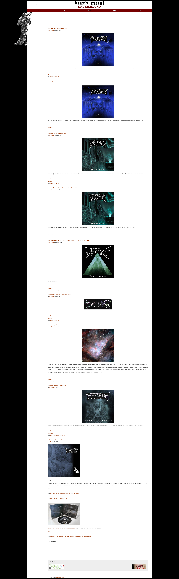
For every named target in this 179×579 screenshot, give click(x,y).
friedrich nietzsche (65, 381)
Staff (50, 441)
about (39, 10)
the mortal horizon (73, 381)
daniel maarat (52, 493)
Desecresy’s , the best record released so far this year (62, 528)
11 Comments (50, 433)
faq (64, 10)
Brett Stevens (51, 30)
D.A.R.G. (50, 326)
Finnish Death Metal (58, 381)
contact (140, 10)
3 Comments (50, 181)
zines (114, 10)
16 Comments (50, 288)
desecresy (57, 76)
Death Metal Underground (60, 577)
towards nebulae (80, 381)
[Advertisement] (97, 19)
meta (61, 493)
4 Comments (50, 127)
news (85, 536)
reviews (89, 10)
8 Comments (50, 318)
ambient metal (52, 435)
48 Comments (50, 74)
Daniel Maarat (51, 500)
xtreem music (61, 290)
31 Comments (50, 234)
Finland (75, 536)
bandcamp (52, 536)
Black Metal (56, 536)
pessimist (64, 493)
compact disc (61, 536)
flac (78, 536)
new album (81, 536)
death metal (52, 76)
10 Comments (50, 379)
